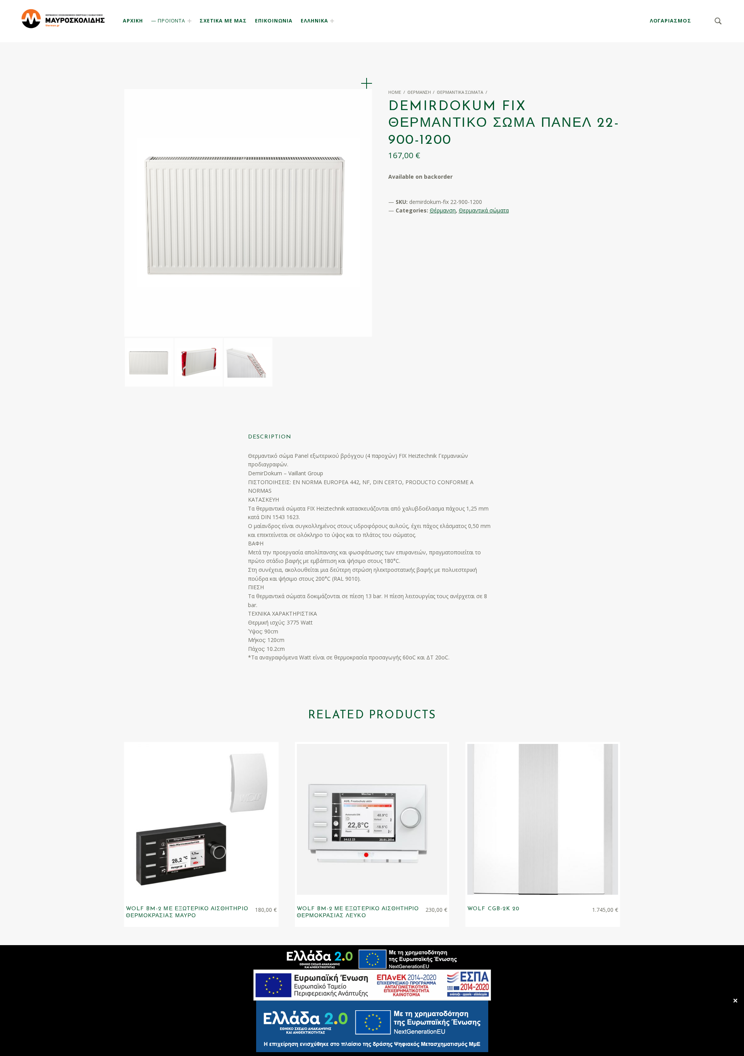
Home (394, 92)
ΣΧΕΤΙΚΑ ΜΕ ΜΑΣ (223, 20)
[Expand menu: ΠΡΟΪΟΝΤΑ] (189, 21)
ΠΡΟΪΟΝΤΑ (172, 20)
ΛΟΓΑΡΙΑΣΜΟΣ (670, 20)
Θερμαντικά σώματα (460, 92)
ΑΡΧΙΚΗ (133, 20)
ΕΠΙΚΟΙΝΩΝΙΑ (274, 20)
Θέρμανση (419, 92)
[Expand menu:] (332, 21)
